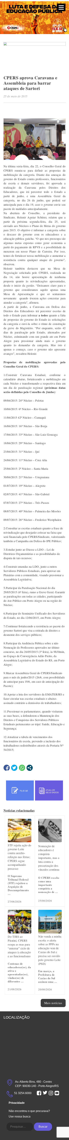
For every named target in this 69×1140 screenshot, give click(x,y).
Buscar (43, 1126)
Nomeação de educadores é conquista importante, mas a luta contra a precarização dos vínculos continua (48, 857)
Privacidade (17, 1102)
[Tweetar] (14, 768)
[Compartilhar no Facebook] (7, 768)
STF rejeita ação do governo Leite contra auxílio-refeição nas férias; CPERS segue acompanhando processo (19, 856)
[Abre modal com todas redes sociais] (30, 768)
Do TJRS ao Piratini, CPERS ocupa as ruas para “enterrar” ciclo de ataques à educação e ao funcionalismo (19, 946)
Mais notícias (53, 1003)
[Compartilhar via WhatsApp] (22, 768)
